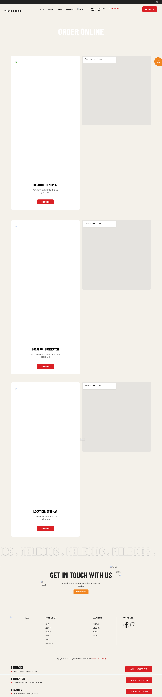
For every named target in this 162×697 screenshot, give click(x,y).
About (50, 9)
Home (42, 9)
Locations (70, 9)
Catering (101, 8)
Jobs (92, 8)
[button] (51, 9)
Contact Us (95, 10)
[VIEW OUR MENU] (5, 7)
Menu (60, 9)
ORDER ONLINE (45, 202)
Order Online (114, 8)
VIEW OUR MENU (12, 10)
